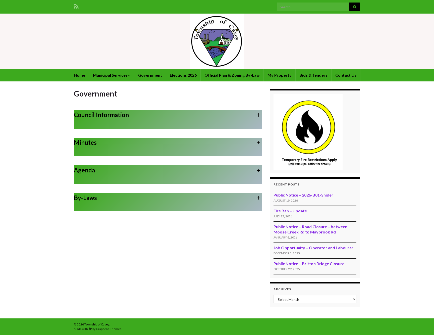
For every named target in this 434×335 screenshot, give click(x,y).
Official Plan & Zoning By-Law (232, 75)
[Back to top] (422, 323)
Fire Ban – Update (290, 210)
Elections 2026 (183, 75)
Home (79, 75)
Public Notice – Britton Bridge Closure (309, 263)
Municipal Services (110, 75)
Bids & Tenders (313, 75)
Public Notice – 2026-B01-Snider (303, 195)
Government (150, 75)
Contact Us (345, 75)
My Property (279, 75)
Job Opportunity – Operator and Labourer (313, 247)
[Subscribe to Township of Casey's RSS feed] (76, 5)
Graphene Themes (108, 329)
